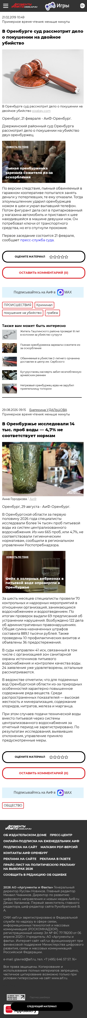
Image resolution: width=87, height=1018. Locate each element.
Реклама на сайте (19, 859)
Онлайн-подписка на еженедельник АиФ (41, 841)
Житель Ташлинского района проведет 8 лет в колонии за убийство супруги (50, 333)
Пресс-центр (61, 835)
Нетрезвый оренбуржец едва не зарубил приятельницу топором (47, 387)
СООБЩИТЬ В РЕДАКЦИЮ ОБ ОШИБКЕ (35, 875)
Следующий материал (42, 1006)
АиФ (33, 499)
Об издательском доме (24, 835)
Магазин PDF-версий (59, 847)
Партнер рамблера (40, 997)
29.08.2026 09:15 (14, 410)
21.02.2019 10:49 (13, 17)
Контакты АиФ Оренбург (25, 853)
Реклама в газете (55, 859)
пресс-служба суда (37, 240)
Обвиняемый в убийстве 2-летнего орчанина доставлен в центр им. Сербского (50, 360)
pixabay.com (41, 111)
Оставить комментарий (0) (43, 273)
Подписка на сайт (20, 847)
